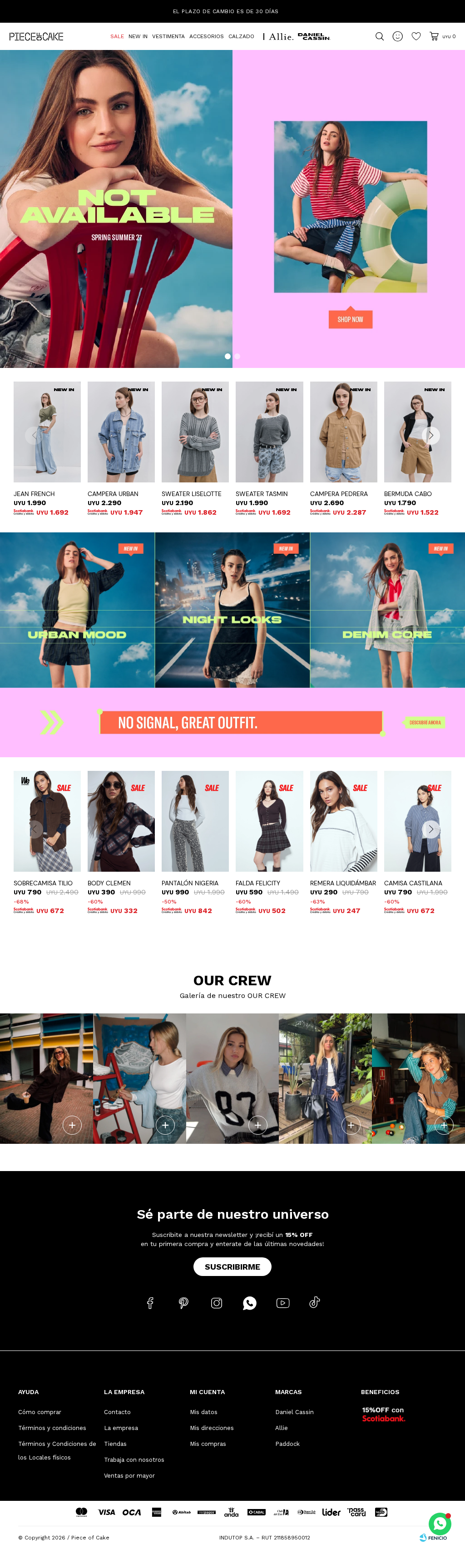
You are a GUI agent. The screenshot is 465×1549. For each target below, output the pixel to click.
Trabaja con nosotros (134, 1459)
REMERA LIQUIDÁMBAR (343, 883)
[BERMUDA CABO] (417, 432)
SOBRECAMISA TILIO (43, 883)
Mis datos (204, 1412)
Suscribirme (232, 1266)
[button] (228, 356)
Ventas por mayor (129, 1475)
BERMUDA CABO (408, 494)
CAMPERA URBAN (113, 494)
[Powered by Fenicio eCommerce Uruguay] (433, 1537)
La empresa (121, 1428)
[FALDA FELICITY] (269, 821)
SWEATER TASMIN (262, 494)
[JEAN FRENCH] (47, 432)
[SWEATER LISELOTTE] (195, 432)
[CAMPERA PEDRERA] (343, 432)
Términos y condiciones (52, 1428)
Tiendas (115, 1443)
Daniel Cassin (294, 1412)
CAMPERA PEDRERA (339, 494)
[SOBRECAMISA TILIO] (47, 821)
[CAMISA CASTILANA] (417, 821)
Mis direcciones (212, 1428)
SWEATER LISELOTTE (192, 494)
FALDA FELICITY (258, 883)
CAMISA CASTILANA (413, 883)
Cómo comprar (39, 1412)
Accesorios (206, 36)
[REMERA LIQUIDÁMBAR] (343, 821)
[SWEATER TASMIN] (269, 432)
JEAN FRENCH (34, 494)
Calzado (241, 36)
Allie (281, 1428)
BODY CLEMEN (109, 883)
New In (138, 36)
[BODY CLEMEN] (121, 821)
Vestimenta (168, 36)
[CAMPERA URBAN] (121, 432)
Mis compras (208, 1443)
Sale (117, 36)
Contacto (117, 1412)
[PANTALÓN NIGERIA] (195, 821)
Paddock (287, 1443)
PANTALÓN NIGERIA (190, 883)
